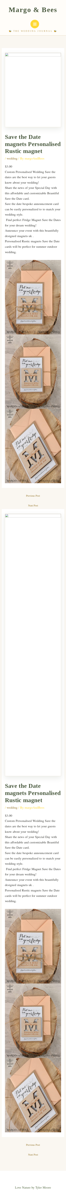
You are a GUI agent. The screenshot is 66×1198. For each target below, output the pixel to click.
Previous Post (33, 495)
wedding (12, 158)
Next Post (33, 505)
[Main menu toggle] (34, 24)
